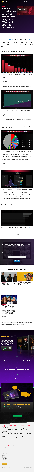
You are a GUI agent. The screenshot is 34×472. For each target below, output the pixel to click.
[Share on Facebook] (18, 234)
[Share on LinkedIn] (15, 234)
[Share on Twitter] (17, 234)
